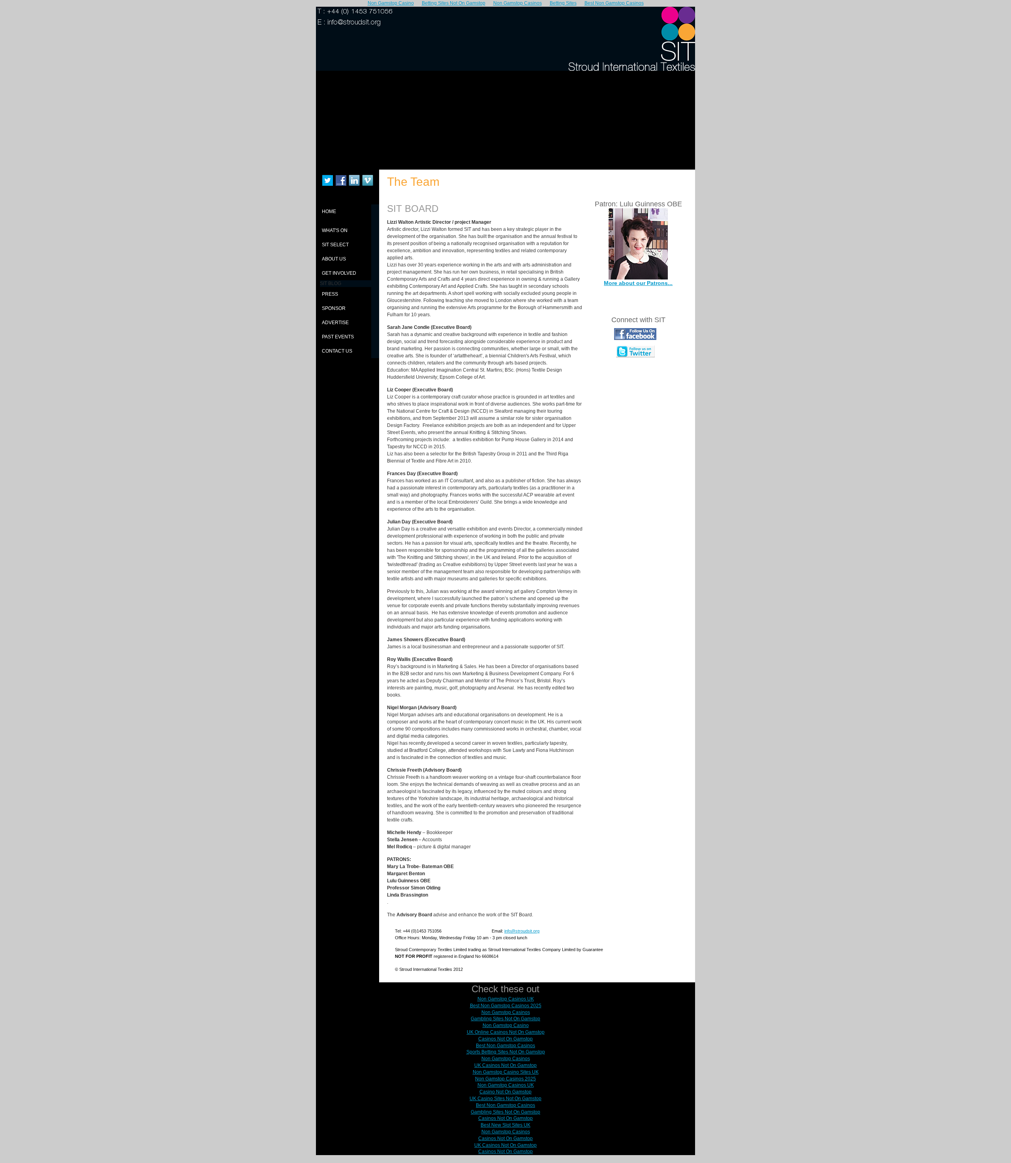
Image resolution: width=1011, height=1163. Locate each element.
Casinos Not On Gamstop (505, 1039)
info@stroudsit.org (521, 931)
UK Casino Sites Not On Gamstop (505, 1098)
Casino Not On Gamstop (505, 1092)
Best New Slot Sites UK (505, 1125)
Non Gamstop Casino (506, 1025)
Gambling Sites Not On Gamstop (505, 1018)
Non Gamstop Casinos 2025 (505, 1079)
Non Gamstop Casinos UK (505, 999)
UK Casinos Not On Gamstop (505, 1065)
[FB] (635, 338)
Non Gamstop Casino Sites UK (506, 1072)
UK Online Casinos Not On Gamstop (506, 1032)
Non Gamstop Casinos (505, 1012)
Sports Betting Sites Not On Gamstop (505, 1052)
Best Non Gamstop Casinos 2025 (505, 1005)
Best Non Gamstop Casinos (505, 1045)
